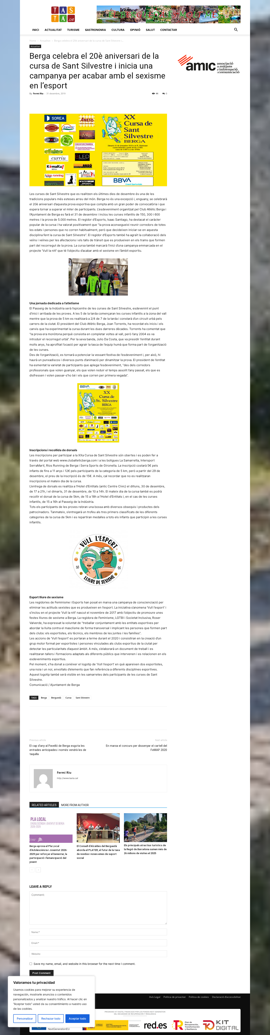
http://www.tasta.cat (67, 778)
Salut (150, 30)
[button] (236, 30)
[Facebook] (33, 102)
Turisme (73, 30)
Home (32, 40)
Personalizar (25, 1018)
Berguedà (56, 697)
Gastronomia (95, 30)
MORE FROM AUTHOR (75, 805)
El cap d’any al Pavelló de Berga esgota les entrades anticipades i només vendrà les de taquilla (57, 750)
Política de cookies (199, 997)
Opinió (135, 30)
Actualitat (53, 30)
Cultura (118, 30)
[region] (51, 1001)
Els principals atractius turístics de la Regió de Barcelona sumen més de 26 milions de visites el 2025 (145, 849)
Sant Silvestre (83, 697)
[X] (42, 102)
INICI (35, 30)
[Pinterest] (52, 102)
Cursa (68, 697)
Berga (44, 697)
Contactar (168, 30)
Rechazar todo (50, 1018)
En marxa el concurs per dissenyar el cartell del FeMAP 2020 (136, 748)
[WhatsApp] (61, 102)
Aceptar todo (77, 1018)
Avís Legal (154, 997)
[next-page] (38, 869)
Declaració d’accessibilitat (226, 997)
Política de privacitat (174, 997)
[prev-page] (31, 869)
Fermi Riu (38, 93)
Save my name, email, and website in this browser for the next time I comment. (84, 963)
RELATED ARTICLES (44, 805)
